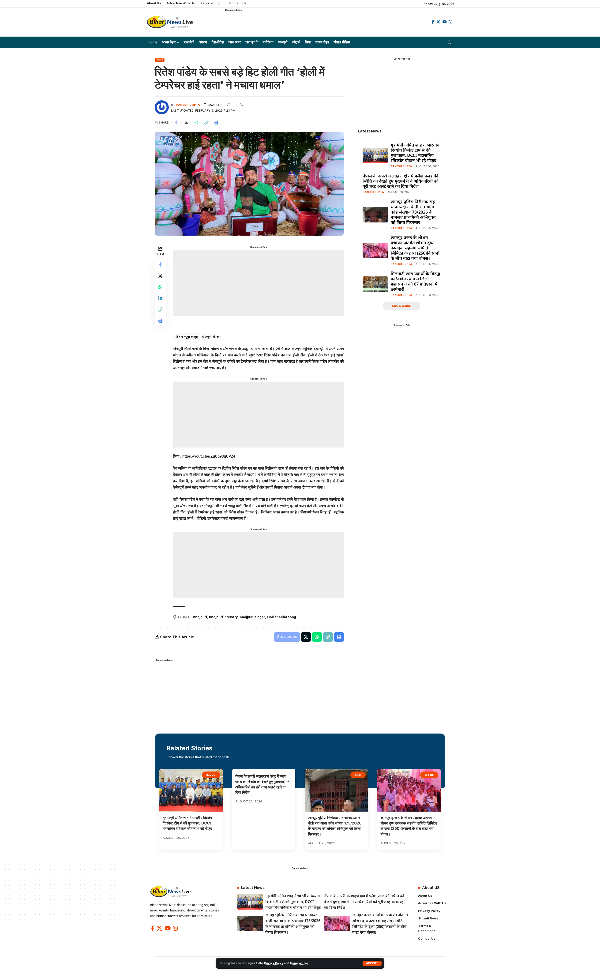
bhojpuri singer (252, 617)
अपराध (358, 774)
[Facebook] (433, 22)
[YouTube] (444, 22)
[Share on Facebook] (176, 122)
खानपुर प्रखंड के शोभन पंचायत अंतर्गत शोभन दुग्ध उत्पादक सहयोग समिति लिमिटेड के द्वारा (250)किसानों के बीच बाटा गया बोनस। (415, 248)
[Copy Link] (206, 122)
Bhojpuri (200, 617)
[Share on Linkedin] (160, 298)
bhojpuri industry (223, 617)
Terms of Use (299, 963)
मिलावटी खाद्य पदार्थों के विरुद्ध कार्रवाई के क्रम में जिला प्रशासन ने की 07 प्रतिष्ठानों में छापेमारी (415, 281)
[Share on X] (186, 122)
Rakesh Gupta (188, 104)
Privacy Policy (273, 963)
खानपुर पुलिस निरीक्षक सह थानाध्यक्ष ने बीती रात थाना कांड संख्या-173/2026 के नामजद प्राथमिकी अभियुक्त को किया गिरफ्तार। (413, 212)
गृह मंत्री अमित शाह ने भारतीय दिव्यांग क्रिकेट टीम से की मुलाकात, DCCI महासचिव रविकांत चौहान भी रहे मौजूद (415, 152)
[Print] (216, 122)
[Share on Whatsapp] (196, 122)
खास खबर (429, 774)
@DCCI (211, 774)
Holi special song (281, 617)
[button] (372, 963)
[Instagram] (451, 22)
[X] (438, 22)
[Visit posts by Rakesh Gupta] (162, 107)
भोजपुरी (160, 59)
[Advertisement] (309, 23)
